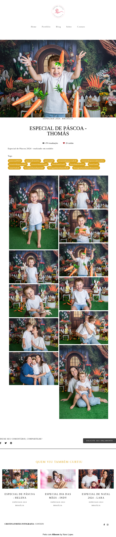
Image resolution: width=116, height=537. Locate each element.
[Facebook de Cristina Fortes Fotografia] (104, 525)
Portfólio (46, 27)
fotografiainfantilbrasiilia (86, 168)
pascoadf (49, 161)
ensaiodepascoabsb (67, 161)
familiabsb (14, 168)
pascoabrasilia (33, 161)
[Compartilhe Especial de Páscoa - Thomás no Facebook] (1, 443)
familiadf (93, 164)
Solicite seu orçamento (99, 440)
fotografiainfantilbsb (58, 168)
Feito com (58, 534)
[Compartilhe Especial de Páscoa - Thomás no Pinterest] (11, 443)
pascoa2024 (15, 161)
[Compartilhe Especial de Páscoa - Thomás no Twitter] (6, 443)
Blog (58, 27)
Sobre (69, 27)
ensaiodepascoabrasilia (93, 161)
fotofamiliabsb (77, 164)
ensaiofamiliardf (39, 164)
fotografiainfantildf (34, 168)
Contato (81, 27)
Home (33, 27)
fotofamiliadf (58, 164)
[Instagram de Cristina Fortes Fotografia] (107, 525)
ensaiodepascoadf (17, 164)
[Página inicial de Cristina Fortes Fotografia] (58, 12)
